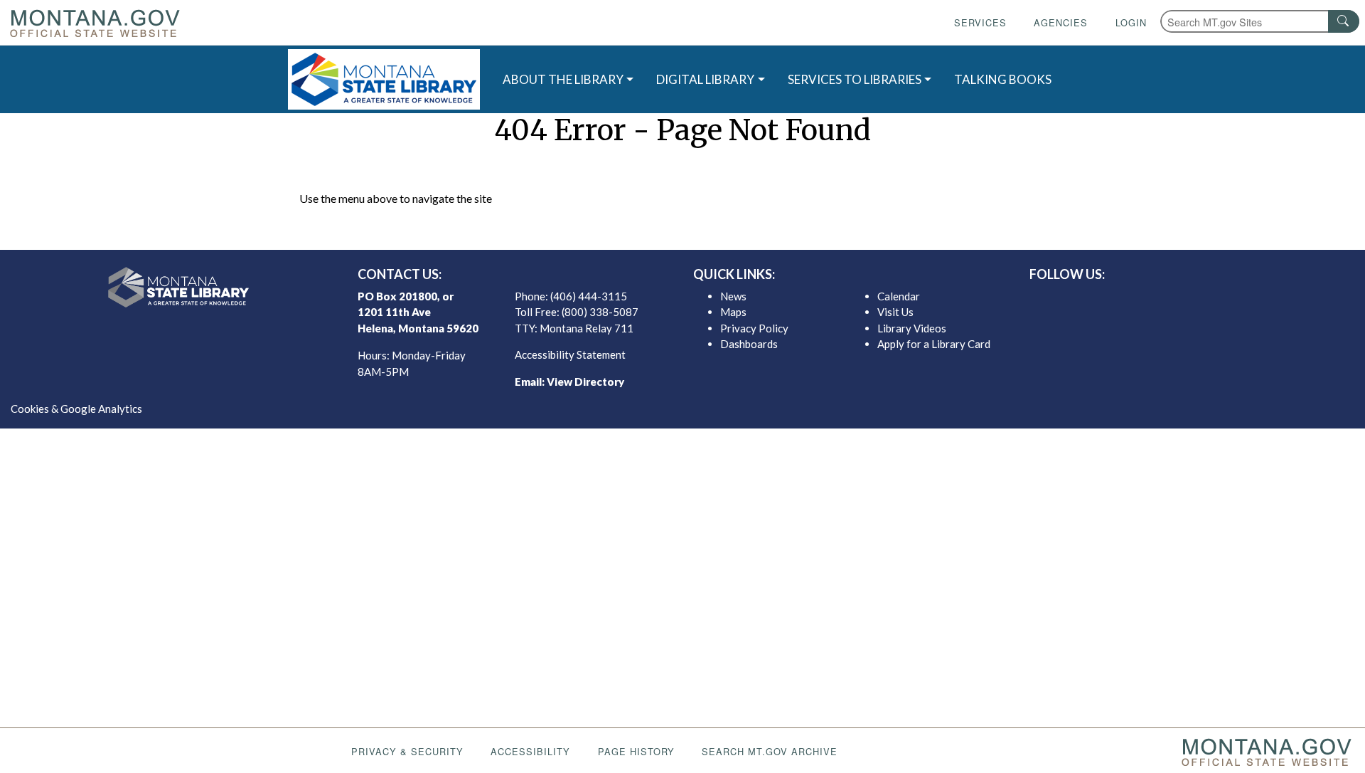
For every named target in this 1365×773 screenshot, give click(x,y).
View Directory (585, 381)
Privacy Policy (754, 328)
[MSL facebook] (1152, 299)
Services (980, 22)
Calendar (898, 296)
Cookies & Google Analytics (76, 408)
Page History (636, 751)
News (733, 296)
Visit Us (895, 311)
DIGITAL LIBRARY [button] (705, 79)
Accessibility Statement (570, 354)
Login (1131, 22)
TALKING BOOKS (1002, 79)
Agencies (1061, 22)
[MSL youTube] (1220, 299)
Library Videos (911, 328)
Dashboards (749, 343)
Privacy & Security (407, 751)
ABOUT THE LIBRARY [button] (563, 79)
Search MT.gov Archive (769, 751)
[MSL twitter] (1175, 299)
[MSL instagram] (1198, 299)
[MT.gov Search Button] (1343, 21)
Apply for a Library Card (933, 343)
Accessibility (530, 751)
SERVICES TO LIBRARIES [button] (854, 79)
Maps (733, 311)
